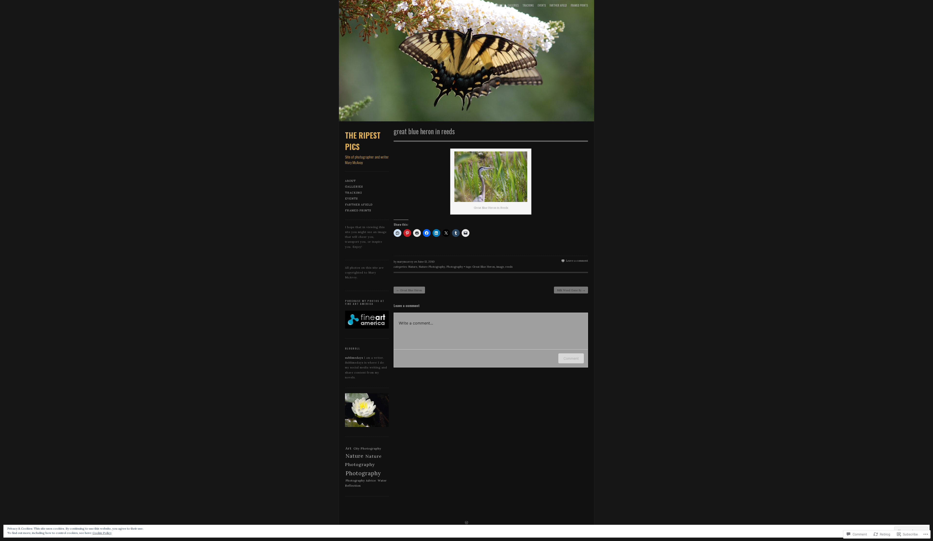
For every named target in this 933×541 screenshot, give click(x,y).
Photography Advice (361, 480)
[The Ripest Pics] (466, 62)
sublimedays (354, 357)
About (500, 5)
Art (349, 448)
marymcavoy (405, 261)
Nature (412, 266)
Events (542, 5)
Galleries (513, 5)
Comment (571, 358)
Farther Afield (558, 5)
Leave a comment (577, 260)
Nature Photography (432, 266)
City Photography (367, 448)
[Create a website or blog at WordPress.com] (466, 523)
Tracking (528, 5)
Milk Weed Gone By (571, 290)
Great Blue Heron (483, 266)
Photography (454, 266)
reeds (508, 266)
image (500, 266)
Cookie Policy (102, 533)
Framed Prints (579, 5)
